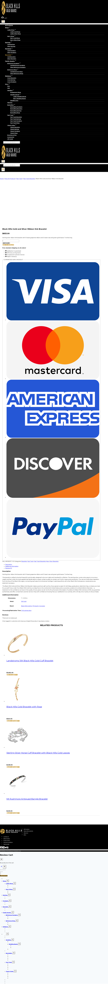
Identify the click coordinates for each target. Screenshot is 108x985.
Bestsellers (9, 953)
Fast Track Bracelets (16, 117)
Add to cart (6, 243)
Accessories (10, 137)
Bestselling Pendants (16, 107)
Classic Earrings (14, 129)
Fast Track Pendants (16, 121)
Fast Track (30, 561)
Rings (4, 881)
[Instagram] (3, 848)
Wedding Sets (14, 100)
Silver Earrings (11, 46)
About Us (26, 832)
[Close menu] (0, 873)
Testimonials (6, 844)
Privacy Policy (6, 840)
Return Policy (6, 838)
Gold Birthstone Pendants (17, 65)
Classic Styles (10, 971)
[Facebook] (1, 848)
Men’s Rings (9, 889)
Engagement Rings (15, 92)
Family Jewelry (7, 912)
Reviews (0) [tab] (8, 568)
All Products (9, 25)
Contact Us (6, 836)
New (8, 86)
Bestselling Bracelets (16, 108)
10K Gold (23, 601)
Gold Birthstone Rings (16, 71)
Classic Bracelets (15, 127)
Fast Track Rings (15, 123)
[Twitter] (6, 848)
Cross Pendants (11, 82)
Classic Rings (14, 133)
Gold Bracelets (11, 57)
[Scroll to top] (1, 866)
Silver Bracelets (11, 58)
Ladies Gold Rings (15, 32)
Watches (9, 102)
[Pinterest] (7, 848)
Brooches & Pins (12, 135)
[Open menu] (3, 169)
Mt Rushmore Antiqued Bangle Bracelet (27, 799)
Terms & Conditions (8, 842)
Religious (5, 926)
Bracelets (24, 561)
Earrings (5, 895)
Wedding (8, 940)
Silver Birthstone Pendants (17, 67)
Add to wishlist (8, 245)
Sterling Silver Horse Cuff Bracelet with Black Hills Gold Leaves (38, 753)
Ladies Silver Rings (15, 33)
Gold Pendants (11, 50)
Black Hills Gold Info (28, 831)
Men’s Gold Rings (15, 38)
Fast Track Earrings (15, 119)
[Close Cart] (1, 859)
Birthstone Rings (10, 921)
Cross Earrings (11, 80)
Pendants (5, 901)
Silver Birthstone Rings (16, 73)
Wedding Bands (13, 944)
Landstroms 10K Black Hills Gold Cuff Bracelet (29, 660)
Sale (8, 88)
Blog (25, 834)
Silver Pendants (11, 52)
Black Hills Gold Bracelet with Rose (24, 706)
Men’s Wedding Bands (19, 98)
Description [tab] (8, 564)
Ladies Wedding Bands (19, 96)
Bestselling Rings (15, 112)
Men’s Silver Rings (15, 40)
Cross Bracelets (11, 78)
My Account (3, 875)
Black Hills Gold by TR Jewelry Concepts (33, 606)
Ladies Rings (9, 883)
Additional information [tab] (11, 566)
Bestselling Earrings (15, 110)
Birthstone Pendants (12, 915)
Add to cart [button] (10, 674)
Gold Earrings (11, 44)
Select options (11, 721)
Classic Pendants (15, 131)
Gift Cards (10, 139)
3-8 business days (26, 610)
